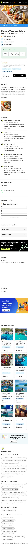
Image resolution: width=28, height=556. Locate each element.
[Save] (12, 330)
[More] (17, 204)
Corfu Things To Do (15, 543)
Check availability (19, 76)
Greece (7, 543)
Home (2, 543)
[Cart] (20, 2)
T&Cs (26, 25)
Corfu (13, 36)
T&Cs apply (13, 248)
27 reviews (8, 36)
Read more (4, 97)
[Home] (8, 2)
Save (12, 441)
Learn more (6, 310)
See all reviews (14, 217)
